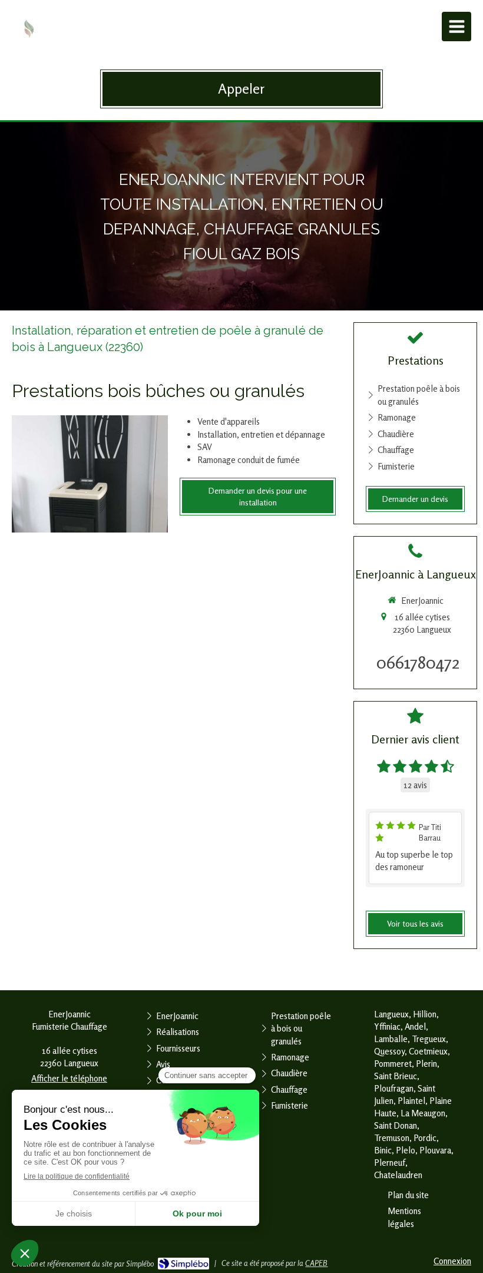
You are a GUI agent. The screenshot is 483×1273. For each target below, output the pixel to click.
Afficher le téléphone (69, 1078)
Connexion (452, 1261)
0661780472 (418, 662)
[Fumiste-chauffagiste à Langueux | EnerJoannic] (29, 29)
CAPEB (316, 1263)
